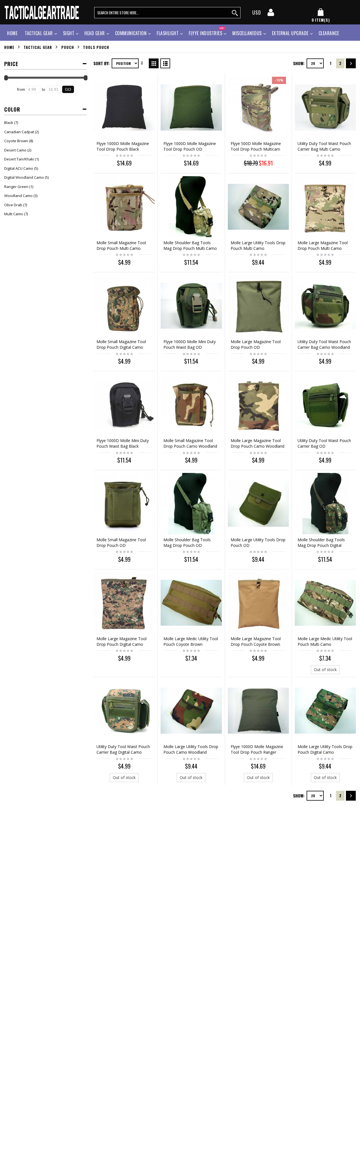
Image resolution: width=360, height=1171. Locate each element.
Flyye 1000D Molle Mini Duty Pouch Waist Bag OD (189, 344)
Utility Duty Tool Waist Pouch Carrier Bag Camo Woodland (324, 344)
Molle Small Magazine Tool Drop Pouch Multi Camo (121, 245)
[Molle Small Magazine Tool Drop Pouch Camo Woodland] (191, 404)
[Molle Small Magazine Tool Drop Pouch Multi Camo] (124, 206)
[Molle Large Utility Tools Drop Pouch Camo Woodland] (191, 710)
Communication (131, 33)
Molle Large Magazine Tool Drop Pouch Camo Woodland (257, 443)
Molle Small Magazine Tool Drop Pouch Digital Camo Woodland (121, 347)
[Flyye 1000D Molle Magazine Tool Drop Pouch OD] (191, 107)
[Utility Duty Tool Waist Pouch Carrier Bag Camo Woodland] (325, 305)
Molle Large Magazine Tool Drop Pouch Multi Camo (323, 245)
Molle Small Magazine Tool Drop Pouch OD (121, 542)
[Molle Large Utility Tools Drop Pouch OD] (258, 503)
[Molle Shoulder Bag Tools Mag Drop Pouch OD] (191, 503)
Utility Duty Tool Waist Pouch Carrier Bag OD (324, 443)
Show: (298, 63)
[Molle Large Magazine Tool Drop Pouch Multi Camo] (325, 206)
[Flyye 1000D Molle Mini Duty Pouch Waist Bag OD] (191, 305)
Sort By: (101, 63)
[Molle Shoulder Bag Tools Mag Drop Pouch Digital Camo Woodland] (325, 503)
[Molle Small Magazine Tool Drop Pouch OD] (124, 503)
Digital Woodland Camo (24, 177)
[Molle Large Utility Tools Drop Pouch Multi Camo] (258, 206)
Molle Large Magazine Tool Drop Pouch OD (256, 344)
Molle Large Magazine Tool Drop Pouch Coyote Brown (256, 641)
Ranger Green (16, 186)
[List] (165, 62)
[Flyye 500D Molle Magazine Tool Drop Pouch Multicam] (258, 107)
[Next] (351, 63)
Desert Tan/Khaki (19, 159)
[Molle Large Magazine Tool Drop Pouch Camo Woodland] (258, 404)
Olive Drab (13, 204)
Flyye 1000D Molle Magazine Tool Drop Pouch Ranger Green (257, 752)
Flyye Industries (206, 32)
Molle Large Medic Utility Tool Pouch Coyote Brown (190, 641)
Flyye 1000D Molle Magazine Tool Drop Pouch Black (122, 146)
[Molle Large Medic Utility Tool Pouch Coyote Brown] (191, 602)
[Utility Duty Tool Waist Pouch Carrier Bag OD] (325, 404)
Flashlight (168, 33)
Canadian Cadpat (19, 131)
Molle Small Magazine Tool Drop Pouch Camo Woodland (190, 443)
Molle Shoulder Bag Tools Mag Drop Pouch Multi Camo (190, 245)
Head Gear (94, 33)
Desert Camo (15, 150)
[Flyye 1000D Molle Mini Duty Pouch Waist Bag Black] (124, 404)
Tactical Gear (39, 33)
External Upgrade (290, 33)
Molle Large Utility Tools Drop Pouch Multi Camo (258, 245)
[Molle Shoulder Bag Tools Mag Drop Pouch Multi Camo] (191, 206)
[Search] (235, 12)
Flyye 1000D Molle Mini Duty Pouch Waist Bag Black (122, 443)
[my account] (270, 14)
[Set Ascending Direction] (142, 62)
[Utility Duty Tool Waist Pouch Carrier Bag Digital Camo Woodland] (124, 710)
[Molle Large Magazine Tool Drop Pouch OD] (258, 305)
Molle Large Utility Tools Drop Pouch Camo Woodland (190, 749)
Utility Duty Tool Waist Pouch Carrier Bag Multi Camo (324, 146)
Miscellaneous (247, 33)
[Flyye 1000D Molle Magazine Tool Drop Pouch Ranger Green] (258, 710)
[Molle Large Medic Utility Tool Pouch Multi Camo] (325, 602)
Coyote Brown (16, 140)
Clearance (329, 33)
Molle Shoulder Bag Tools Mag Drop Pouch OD (187, 542)
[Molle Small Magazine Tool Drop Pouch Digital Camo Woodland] (124, 305)
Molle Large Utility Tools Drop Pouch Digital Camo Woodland (325, 752)
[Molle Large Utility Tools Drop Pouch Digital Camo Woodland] (325, 710)
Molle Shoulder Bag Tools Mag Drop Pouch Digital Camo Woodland (321, 545)
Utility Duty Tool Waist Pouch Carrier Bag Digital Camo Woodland (123, 752)
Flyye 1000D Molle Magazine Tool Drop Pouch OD (189, 146)
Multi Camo (13, 213)
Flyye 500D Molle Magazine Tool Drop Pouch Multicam (256, 146)
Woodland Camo (18, 195)
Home (9, 47)
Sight (69, 33)
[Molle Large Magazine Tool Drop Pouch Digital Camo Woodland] (124, 602)
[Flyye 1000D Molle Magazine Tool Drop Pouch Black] (124, 107)
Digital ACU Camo (18, 168)
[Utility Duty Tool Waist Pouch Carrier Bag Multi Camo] (325, 107)
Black (8, 122)
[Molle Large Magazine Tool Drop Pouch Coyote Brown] (258, 602)
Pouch (67, 47)
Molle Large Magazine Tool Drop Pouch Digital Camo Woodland (121, 644)
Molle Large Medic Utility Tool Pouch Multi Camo (325, 641)
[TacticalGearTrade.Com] (42, 12)
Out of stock (325, 669)
